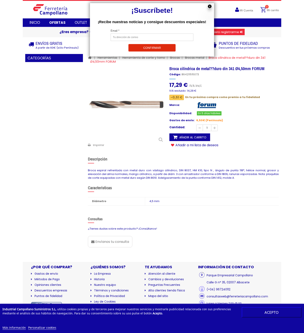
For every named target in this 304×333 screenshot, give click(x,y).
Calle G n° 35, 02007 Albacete (228, 282)
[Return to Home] (90, 58)
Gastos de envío (46, 274)
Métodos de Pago (47, 279)
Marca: (174, 105)
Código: (175, 74)
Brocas (175, 58)
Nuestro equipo (105, 285)
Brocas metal (194, 58)
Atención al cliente (161, 274)
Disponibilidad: (180, 113)
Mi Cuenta (246, 10)
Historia (99, 279)
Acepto (272, 312)
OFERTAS (57, 22)
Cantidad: (177, 127)
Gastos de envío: (182, 120)
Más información (14, 327)
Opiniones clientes (48, 285)
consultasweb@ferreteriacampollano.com (237, 296)
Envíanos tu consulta (112, 241)
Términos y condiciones (111, 290)
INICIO (35, 22)
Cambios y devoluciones (166, 279)
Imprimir (98, 145)
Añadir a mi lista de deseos (196, 145)
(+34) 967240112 (218, 289)
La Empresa (102, 274)
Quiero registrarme (224, 32)
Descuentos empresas (51, 290)
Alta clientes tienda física (166, 290)
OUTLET (81, 22)
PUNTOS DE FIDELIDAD (238, 43)
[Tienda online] (53, 9)
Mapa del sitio (158, 296)
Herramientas (107, 58)
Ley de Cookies (105, 301)
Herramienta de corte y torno (143, 58)
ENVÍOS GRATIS (49, 43)
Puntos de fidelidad (48, 296)
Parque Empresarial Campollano (230, 275)
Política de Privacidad (109, 296)
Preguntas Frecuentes (164, 285)
